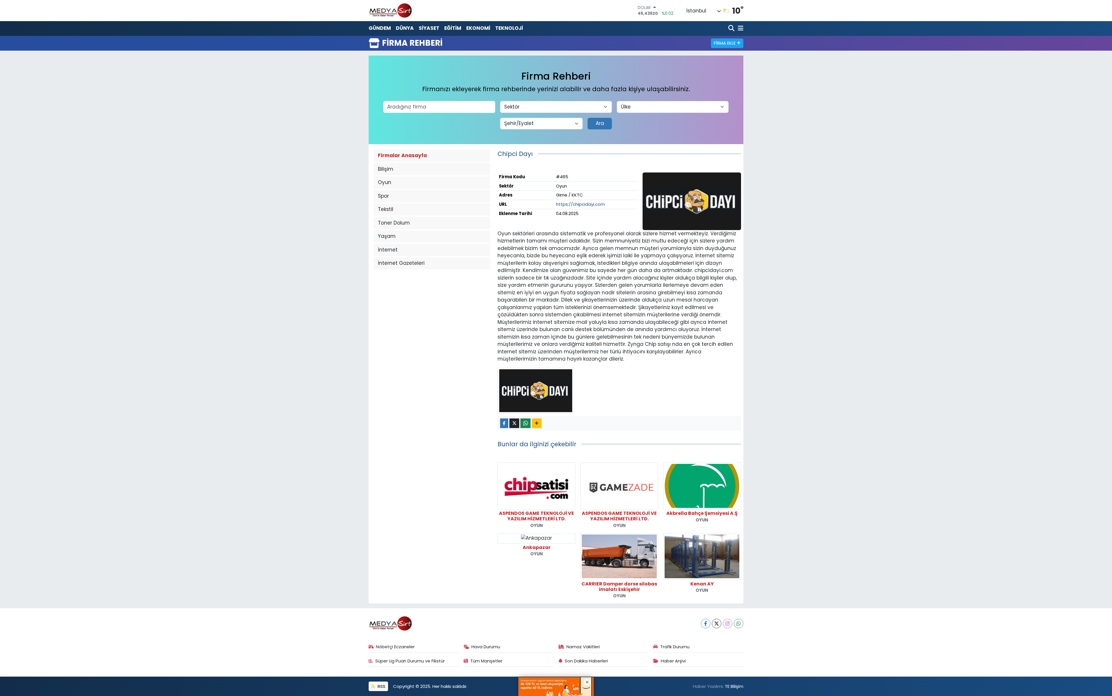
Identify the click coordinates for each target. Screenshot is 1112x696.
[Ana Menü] (740, 28)
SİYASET (429, 28)
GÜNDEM (380, 28)
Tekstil (385, 209)
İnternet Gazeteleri (401, 263)
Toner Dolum (394, 222)
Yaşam (387, 236)
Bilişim (385, 169)
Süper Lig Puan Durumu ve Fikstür (410, 661)
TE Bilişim (734, 686)
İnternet (388, 249)
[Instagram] (727, 623)
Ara (600, 123)
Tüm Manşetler (486, 661)
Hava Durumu (485, 647)
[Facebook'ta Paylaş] (504, 423)
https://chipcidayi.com (580, 204)
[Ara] (732, 28)
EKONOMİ (478, 28)
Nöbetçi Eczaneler (395, 647)
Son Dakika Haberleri (586, 661)
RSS (380, 686)
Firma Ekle (725, 43)
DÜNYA (405, 28)
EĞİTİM (452, 28)
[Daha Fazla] (537, 423)
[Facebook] (705, 623)
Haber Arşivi (673, 661)
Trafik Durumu (674, 647)
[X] (716, 623)
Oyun (384, 182)
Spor (383, 195)
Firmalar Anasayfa (402, 155)
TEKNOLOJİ (509, 28)
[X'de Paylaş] (514, 423)
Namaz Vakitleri (583, 647)
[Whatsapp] (738, 623)
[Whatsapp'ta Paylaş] (525, 423)
